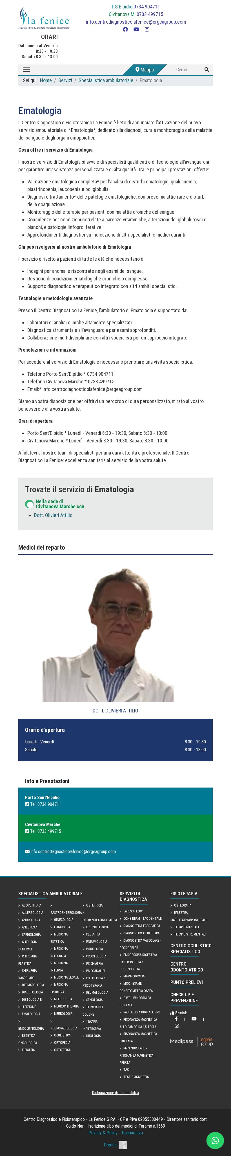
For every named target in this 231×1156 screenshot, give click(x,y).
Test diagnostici (136, 1077)
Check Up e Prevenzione (184, 997)
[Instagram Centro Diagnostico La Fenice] (177, 1026)
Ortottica (62, 1050)
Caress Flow (133, 911)
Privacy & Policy (102, 1132)
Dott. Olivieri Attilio (53, 515)
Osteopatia (182, 905)
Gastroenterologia (66, 913)
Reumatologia (97, 993)
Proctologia (96, 956)
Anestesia (29, 927)
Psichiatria (94, 964)
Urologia (93, 1036)
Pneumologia (96, 942)
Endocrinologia (31, 1029)
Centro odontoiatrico (186, 966)
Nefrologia (63, 999)
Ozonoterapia (97, 927)
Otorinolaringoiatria (100, 920)
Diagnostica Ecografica (141, 926)
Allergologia (32, 913)
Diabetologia (32, 992)
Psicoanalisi (95, 971)
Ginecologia (63, 920)
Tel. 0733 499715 (45, 831)
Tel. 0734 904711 (45, 804)
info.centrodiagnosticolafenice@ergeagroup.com (136, 22)
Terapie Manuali (186, 927)
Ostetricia (94, 905)
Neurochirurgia (66, 1006)
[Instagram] (147, 29)
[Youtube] (136, 29)
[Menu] (24, 70)
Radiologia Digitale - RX (141, 1012)
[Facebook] (125, 29)
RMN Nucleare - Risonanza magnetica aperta (136, 1055)
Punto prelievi (186, 982)
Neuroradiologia (63, 1028)
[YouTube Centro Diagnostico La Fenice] (194, 1019)
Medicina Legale (66, 977)
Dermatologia (33, 985)
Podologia (94, 949)
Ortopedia (62, 1043)
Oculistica (62, 1035)
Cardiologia (31, 935)
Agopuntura (31, 905)
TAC (126, 1070)
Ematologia (31, 1014)
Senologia (94, 1000)
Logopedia (62, 927)
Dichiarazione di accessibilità (115, 1092)
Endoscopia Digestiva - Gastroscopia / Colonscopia (139, 962)
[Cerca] (207, 69)
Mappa (146, 70)
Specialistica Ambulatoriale (50, 893)
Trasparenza (132, 1132)
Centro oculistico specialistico (191, 948)
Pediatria (93, 934)
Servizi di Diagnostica (133, 896)
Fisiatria (28, 1050)
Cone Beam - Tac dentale (142, 919)
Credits (110, 1145)
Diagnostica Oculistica (141, 933)
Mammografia (134, 976)
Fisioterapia (183, 893)
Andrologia (31, 920)
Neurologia (63, 1014)
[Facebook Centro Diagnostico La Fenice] (176, 1019)
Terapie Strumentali (190, 934)
